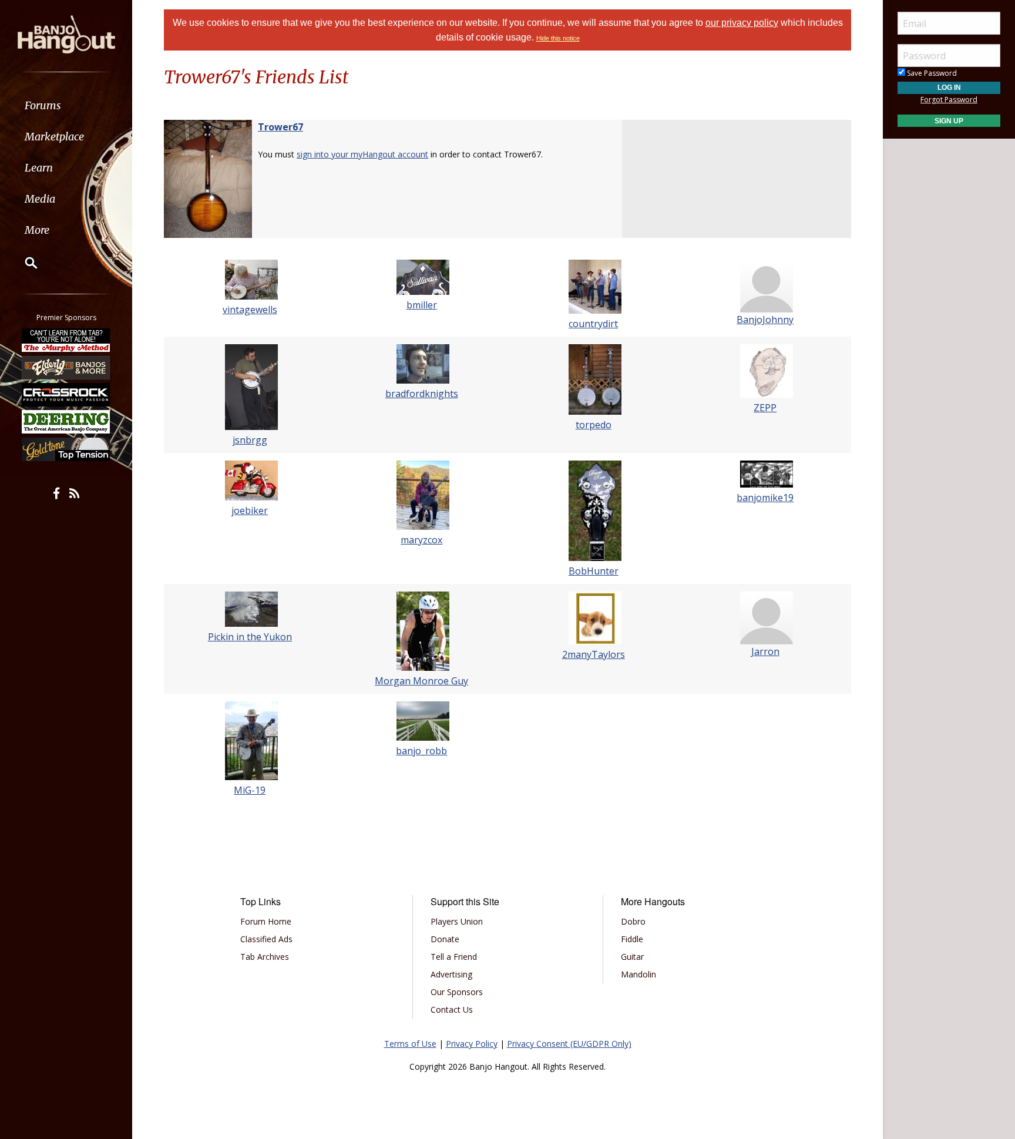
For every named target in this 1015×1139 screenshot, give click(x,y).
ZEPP (765, 407)
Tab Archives (264, 956)
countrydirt (593, 323)
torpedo (593, 424)
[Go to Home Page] (66, 33)
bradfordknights (421, 393)
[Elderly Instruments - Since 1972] (66, 367)
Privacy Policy (472, 1043)
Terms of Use (410, 1043)
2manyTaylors (593, 654)
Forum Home (265, 921)
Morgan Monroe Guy (421, 680)
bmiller (421, 304)
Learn (39, 167)
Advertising (451, 974)
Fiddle (632, 939)
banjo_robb (421, 750)
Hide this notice (558, 38)
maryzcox (421, 539)
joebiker (249, 510)
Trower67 (280, 126)
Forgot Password (948, 100)
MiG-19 (249, 790)
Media (40, 199)
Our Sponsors (457, 991)
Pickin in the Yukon (250, 636)
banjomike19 (765, 497)
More (37, 230)
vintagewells (250, 309)
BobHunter (594, 571)
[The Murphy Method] (66, 340)
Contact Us (452, 1009)
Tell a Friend (454, 956)
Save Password (931, 73)
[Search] (23, 262)
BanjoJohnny (765, 319)
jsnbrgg (250, 440)
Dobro (633, 921)
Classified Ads (266, 939)
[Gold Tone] (66, 449)
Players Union (457, 921)
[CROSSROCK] (66, 394)
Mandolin (638, 974)
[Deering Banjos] (66, 421)
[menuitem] (66, 105)
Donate (445, 939)
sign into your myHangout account (362, 154)
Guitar (632, 956)
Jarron (765, 651)
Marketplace (54, 136)
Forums (43, 105)
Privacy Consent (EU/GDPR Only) (569, 1043)
